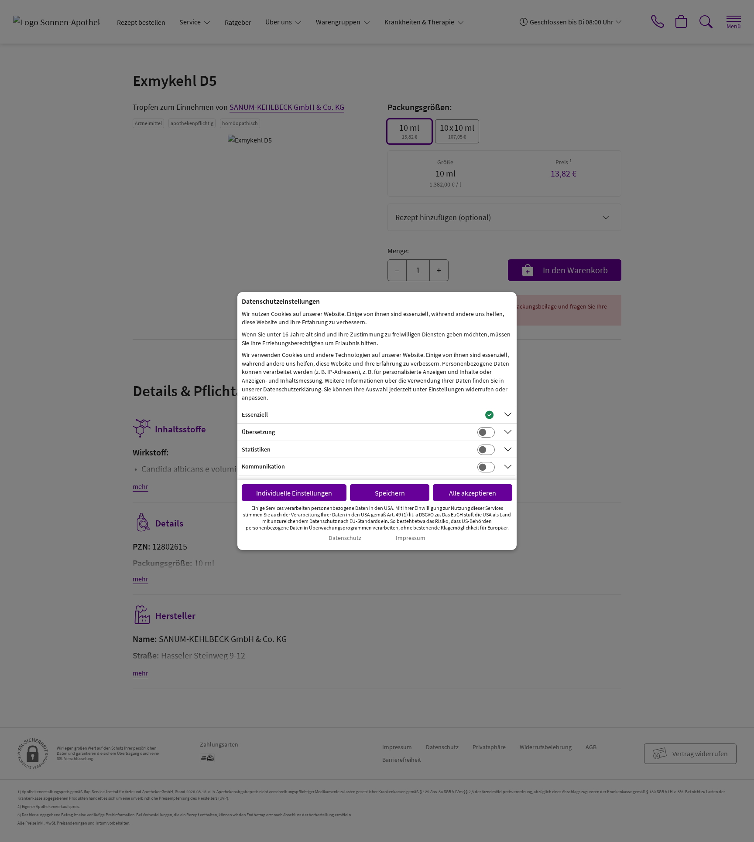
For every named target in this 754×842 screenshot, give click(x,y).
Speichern (390, 493)
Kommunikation (263, 466)
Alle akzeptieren (472, 493)
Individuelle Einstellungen (294, 493)
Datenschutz (345, 538)
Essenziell (255, 414)
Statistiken (256, 449)
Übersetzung (258, 432)
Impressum (410, 538)
